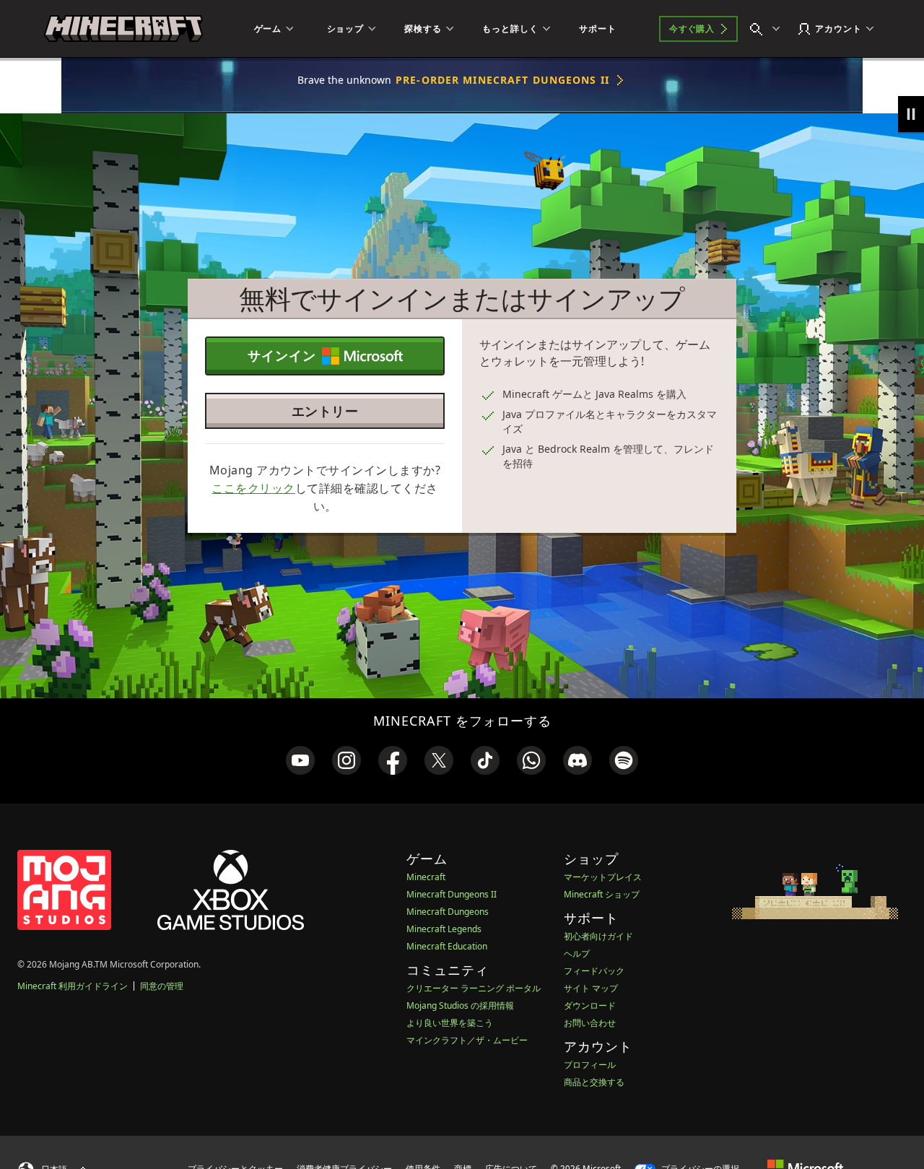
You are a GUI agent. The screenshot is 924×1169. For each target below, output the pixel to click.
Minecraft (425, 877)
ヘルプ (577, 953)
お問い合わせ (590, 1023)
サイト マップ (591, 988)
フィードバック (594, 971)
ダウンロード (590, 1005)
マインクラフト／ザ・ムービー (467, 1040)
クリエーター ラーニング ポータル (473, 988)
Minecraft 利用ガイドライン (72, 986)
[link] (300, 760)
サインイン (282, 355)
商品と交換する (594, 1082)
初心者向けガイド (598, 936)
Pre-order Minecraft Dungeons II (502, 80)
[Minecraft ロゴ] (123, 29)
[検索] (768, 29)
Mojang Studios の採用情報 (460, 1005)
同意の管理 (161, 986)
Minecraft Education (446, 946)
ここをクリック (253, 488)
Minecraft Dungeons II (451, 894)
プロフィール (590, 1065)
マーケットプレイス (603, 877)
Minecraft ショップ (602, 894)
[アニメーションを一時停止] (911, 114)
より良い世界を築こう (449, 1023)
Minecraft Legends (443, 929)
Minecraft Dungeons (447, 911)
